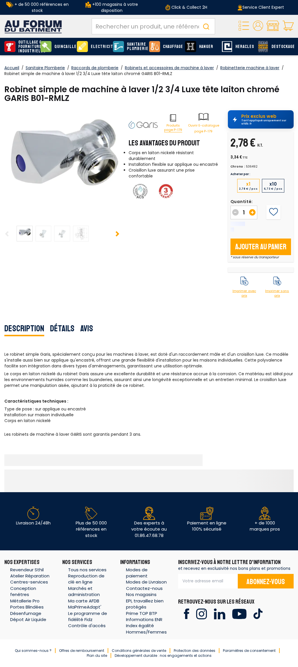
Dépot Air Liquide (28, 619)
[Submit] (206, 26)
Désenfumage (25, 613)
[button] (258, 26)
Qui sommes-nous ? (33, 650)
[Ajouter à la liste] (273, 212)
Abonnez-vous (265, 581)
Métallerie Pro (25, 601)
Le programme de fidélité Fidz (87, 616)
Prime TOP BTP (141, 613)
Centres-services (29, 582)
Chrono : (237, 167)
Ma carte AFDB (83, 601)
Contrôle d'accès (87, 625)
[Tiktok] (257, 613)
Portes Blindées (27, 607)
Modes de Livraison (146, 582)
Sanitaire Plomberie (136, 46)
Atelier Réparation (29, 576)
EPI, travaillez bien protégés (145, 604)
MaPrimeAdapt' (84, 607)
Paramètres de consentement (249, 650)
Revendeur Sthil (27, 570)
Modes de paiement (137, 573)
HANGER (206, 46)
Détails (62, 328)
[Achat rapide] (243, 26)
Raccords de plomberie (94, 68)
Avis (86, 328)
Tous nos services (87, 570)
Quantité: (241, 201)
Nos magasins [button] (141, 594)
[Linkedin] (219, 613)
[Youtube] (239, 613)
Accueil (11, 68)
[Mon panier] (288, 26)
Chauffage (172, 46)
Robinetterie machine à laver (249, 68)
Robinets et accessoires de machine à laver (169, 68)
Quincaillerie (64, 46)
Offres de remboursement (81, 650)
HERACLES (244, 46)
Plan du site (97, 655)
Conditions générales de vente (139, 650)
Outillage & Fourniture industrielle (28, 47)
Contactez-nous (144, 588)
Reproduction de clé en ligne (86, 579)
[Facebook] (186, 613)
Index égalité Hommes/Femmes (146, 628)
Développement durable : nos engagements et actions (163, 655)
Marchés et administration (84, 591)
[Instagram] (201, 613)
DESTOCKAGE (281, 46)
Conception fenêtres (23, 591)
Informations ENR (144, 619)
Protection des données (194, 650)
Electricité (100, 46)
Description (24, 328)
